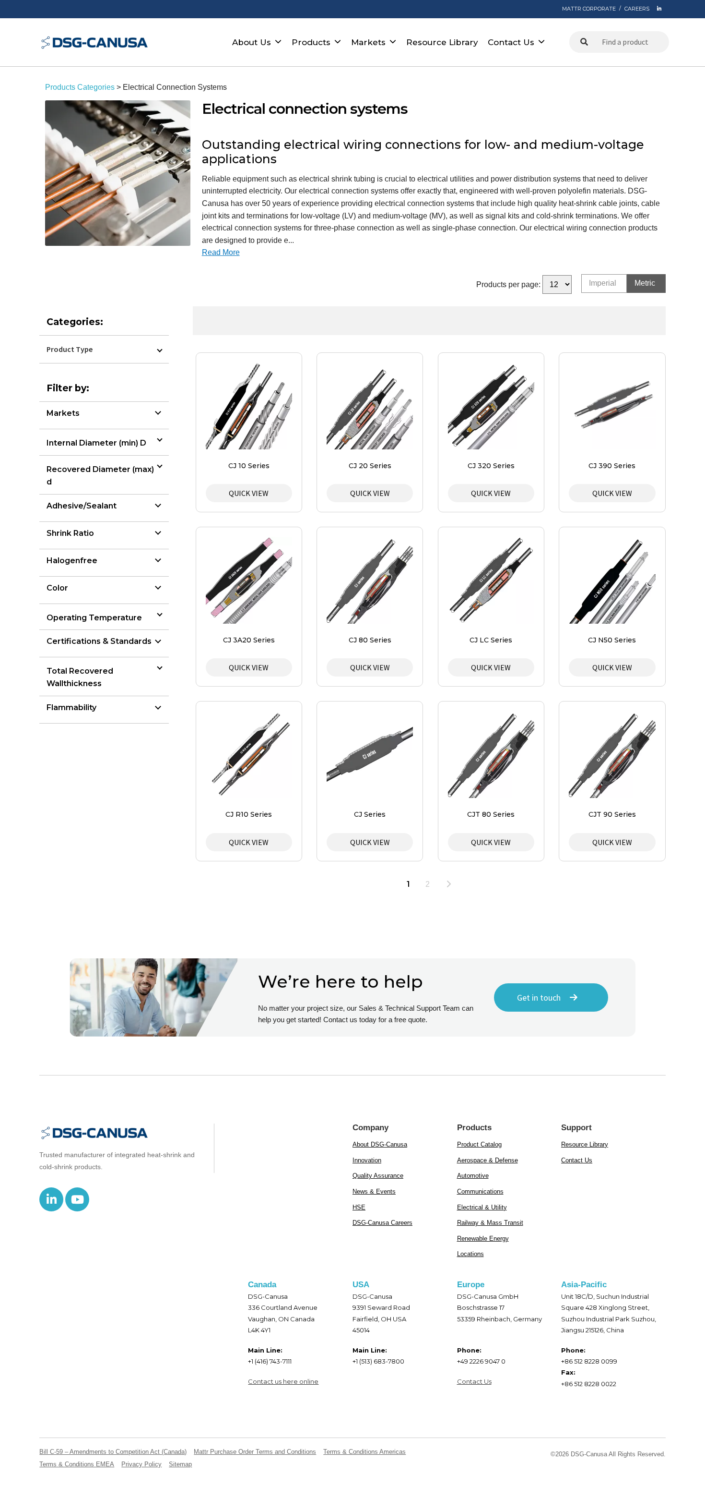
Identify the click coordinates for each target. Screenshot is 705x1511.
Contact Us (511, 42)
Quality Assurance (377, 1175)
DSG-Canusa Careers (382, 1222)
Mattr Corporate (589, 8)
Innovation (366, 1160)
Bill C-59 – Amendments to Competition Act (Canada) (113, 1451)
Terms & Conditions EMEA (76, 1464)
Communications (480, 1191)
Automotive (473, 1175)
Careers (636, 8)
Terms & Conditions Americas (364, 1451)
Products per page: (508, 284)
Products (311, 42)
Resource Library (442, 42)
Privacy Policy (141, 1464)
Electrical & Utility (482, 1207)
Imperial (602, 283)
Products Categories (80, 87)
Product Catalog (479, 1144)
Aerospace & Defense (487, 1160)
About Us (251, 42)
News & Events (374, 1191)
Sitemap (180, 1464)
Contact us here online (283, 1381)
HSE (358, 1207)
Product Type (70, 349)
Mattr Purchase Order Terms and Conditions (255, 1451)
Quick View (249, 493)
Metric (644, 283)
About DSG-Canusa (379, 1144)
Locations (470, 1253)
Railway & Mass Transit (490, 1222)
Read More (221, 252)
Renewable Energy (483, 1238)
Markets (368, 42)
